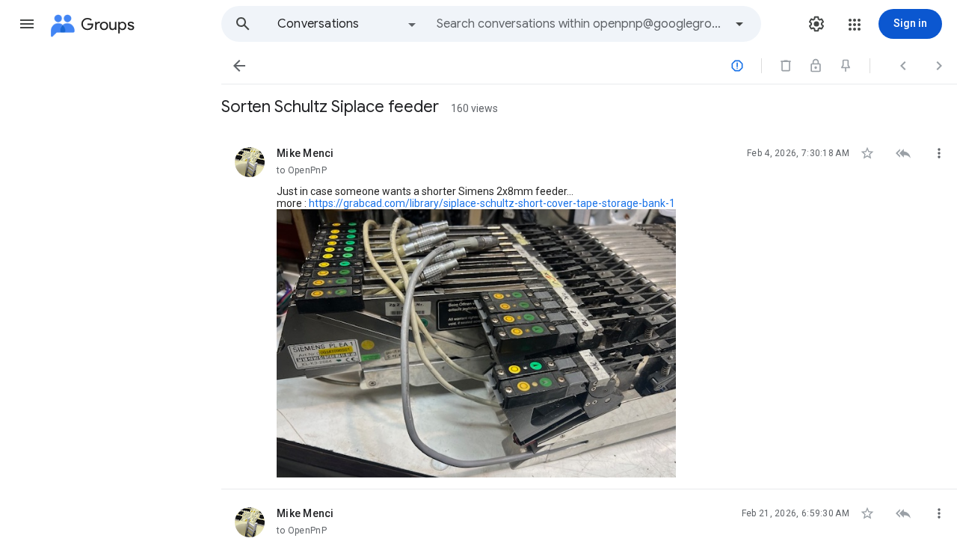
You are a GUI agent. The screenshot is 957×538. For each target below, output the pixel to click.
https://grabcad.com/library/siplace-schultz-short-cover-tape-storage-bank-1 (492, 203)
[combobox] (580, 24)
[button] (27, 24)
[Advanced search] (739, 24)
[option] (347, 24)
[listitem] (589, 309)
